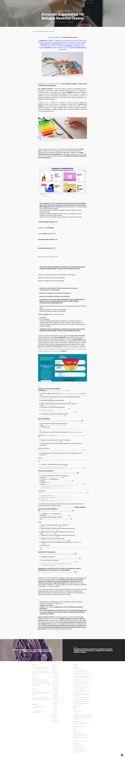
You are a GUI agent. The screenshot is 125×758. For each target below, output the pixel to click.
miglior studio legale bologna (78, 721)
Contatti (33, 676)
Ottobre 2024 (55, 701)
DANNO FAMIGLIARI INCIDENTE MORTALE (81, 699)
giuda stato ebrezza (77, 705)
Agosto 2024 (55, 705)
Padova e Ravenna (76, 732)
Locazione (75, 712)
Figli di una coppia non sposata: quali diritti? (40, 667)
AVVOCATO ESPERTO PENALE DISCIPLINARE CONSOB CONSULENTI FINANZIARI (82, 677)
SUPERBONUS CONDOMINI (78, 749)
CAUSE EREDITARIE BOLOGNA (79, 689)
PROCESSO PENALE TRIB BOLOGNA (80, 737)
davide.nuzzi (54, 22)
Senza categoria (76, 743)
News (33, 688)
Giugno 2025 (55, 686)
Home (33, 31)
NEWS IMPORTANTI (77, 730)
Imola (74, 709)
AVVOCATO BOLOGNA (77, 669)
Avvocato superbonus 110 (55, 37)
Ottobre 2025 (55, 678)
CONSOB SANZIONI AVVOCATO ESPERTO (81, 697)
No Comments (70, 22)
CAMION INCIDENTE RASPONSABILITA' (81, 687)
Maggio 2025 (55, 688)
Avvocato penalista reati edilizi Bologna (80, 681)
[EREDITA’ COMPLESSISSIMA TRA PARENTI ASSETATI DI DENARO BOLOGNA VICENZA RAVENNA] (31, 650)
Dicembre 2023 (56, 720)
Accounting (75, 667)
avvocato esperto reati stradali (79, 679)
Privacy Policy (34, 690)
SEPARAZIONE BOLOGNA (78, 745)
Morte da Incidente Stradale (78, 726)
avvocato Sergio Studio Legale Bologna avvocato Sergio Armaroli (82, 684)
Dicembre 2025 (56, 676)
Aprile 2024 (55, 712)
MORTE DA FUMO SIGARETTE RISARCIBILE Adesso (81, 724)
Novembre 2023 (56, 722)
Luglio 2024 (55, 707)
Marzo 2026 (55, 670)
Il (38, 149)
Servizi (33, 695)
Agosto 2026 (55, 667)
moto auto (75, 728)
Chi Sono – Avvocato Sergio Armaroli (39, 669)
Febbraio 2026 (55, 672)
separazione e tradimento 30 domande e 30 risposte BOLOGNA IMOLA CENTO (42, 693)
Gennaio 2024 (55, 718)
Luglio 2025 (55, 684)
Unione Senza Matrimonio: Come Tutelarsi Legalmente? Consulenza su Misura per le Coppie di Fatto (41, 699)
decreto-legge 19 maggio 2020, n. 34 (49, 149)
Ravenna (75, 739)
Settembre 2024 (56, 703)
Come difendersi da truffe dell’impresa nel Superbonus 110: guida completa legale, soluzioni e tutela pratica (41, 673)
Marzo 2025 (55, 691)
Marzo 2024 (55, 714)
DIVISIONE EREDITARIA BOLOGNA (80, 701)
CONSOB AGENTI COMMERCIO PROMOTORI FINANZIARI (82, 695)
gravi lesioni (75, 707)
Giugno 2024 (55, 709)
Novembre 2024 (56, 699)
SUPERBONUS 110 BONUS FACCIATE (49, 84)
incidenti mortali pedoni (77, 711)
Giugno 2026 (55, 669)
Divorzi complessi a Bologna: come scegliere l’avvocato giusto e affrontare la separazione (40, 680)
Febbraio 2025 (55, 693)
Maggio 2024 (55, 710)
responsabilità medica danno (78, 741)
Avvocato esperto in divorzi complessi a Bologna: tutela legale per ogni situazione (82, 674)
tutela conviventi (76, 752)
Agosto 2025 (55, 682)
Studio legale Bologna (77, 747)
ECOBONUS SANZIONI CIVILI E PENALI (80, 703)
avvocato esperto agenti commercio (80, 671)
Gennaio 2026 (55, 674)
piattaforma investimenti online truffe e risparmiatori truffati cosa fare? (80, 735)
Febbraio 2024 (55, 716)
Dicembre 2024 (56, 697)
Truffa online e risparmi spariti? (79, 750)
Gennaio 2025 (55, 695)
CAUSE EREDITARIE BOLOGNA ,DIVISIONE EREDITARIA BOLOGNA (81, 691)
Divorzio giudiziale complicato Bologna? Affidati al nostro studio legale (41, 684)
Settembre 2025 (56, 680)
